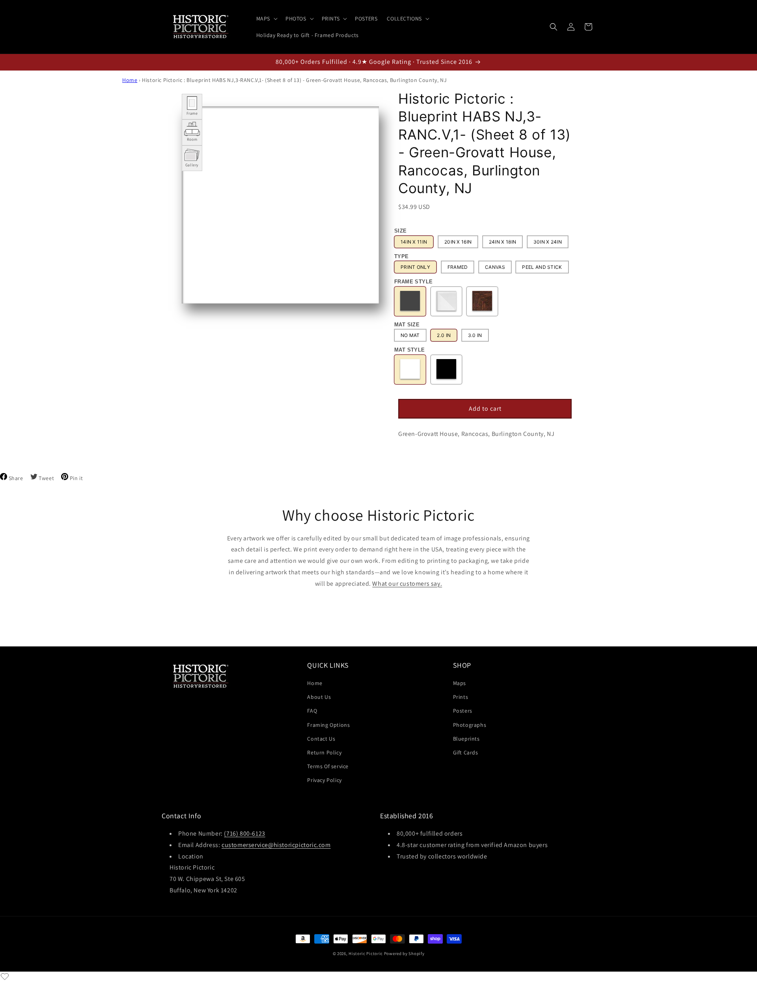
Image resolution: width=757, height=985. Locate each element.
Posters (462, 711)
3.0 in (475, 335)
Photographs (470, 724)
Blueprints (466, 738)
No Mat (410, 335)
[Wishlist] (4, 976)
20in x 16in (458, 242)
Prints (460, 696)
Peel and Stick (542, 267)
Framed (457, 267)
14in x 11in (414, 242)
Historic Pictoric (366, 953)
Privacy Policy (324, 780)
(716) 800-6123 (244, 833)
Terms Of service (328, 766)
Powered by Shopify (404, 953)
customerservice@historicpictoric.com (276, 845)
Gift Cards (465, 752)
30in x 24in (547, 242)
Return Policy (324, 752)
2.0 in (444, 335)
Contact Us (321, 738)
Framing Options (328, 724)
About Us (319, 696)
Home (129, 80)
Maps (459, 683)
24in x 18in (502, 242)
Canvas (495, 267)
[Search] (553, 26)
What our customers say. (407, 583)
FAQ (312, 711)
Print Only (415, 267)
